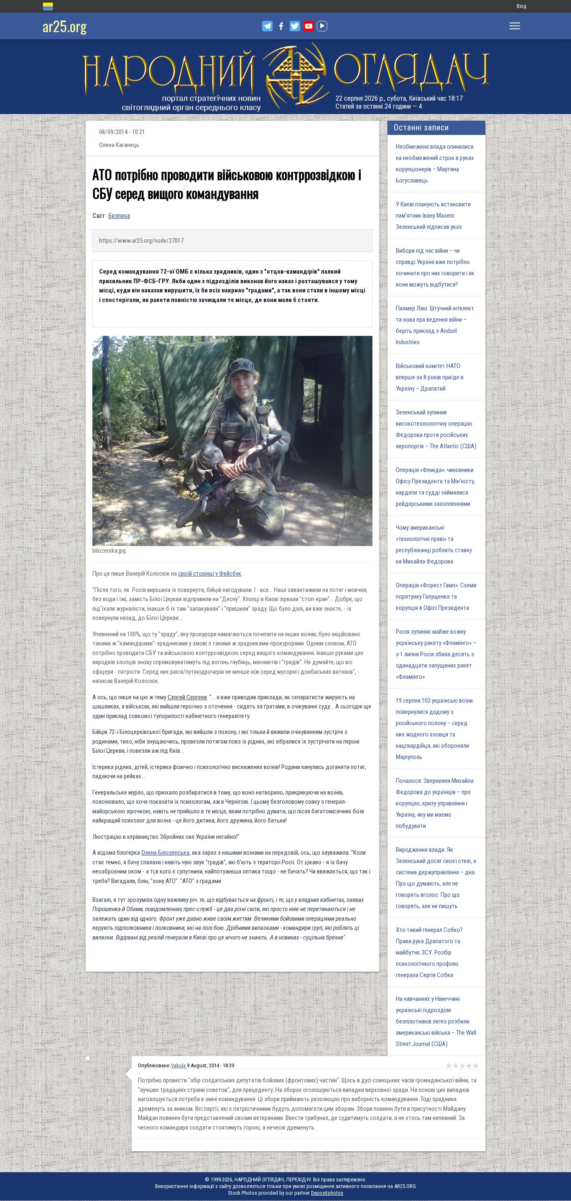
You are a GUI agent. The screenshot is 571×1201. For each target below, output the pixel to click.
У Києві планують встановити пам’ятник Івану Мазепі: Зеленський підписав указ (433, 216)
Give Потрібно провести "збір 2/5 (455, 1065)
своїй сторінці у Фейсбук (209, 573)
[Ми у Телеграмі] (267, 26)
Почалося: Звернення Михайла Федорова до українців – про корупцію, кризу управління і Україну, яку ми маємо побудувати (435, 803)
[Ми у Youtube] (308, 26)
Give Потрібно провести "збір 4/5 (469, 1065)
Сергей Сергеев (187, 697)
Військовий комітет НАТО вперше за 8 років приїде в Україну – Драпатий (430, 377)
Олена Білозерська (165, 852)
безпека (119, 216)
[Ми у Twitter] (295, 26)
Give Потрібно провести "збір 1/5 (449, 1065)
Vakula (179, 1065)
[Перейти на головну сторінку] (285, 76)
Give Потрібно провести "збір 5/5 (475, 1065)
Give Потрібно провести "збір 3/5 (462, 1065)
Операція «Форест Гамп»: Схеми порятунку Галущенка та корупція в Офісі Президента (436, 596)
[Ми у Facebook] (281, 26)
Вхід (521, 6)
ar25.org (65, 25)
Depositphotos (327, 1193)
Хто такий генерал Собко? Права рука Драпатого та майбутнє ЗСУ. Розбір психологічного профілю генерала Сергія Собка (429, 952)
